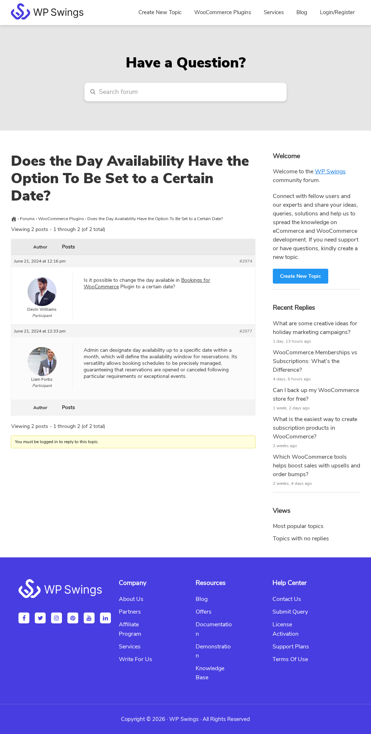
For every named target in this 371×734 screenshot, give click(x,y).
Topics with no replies (301, 539)
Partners (130, 612)
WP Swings (330, 172)
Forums (27, 219)
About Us (131, 599)
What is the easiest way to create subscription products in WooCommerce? (315, 428)
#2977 (245, 331)
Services (130, 647)
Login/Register (337, 12)
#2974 (245, 261)
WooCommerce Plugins (61, 219)
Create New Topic (300, 276)
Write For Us (135, 659)
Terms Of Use (290, 659)
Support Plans (290, 647)
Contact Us (286, 599)
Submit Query (290, 612)
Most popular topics (298, 526)
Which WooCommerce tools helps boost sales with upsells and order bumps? (316, 465)
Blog (202, 599)
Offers (204, 612)
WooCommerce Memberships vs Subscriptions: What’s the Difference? (315, 361)
